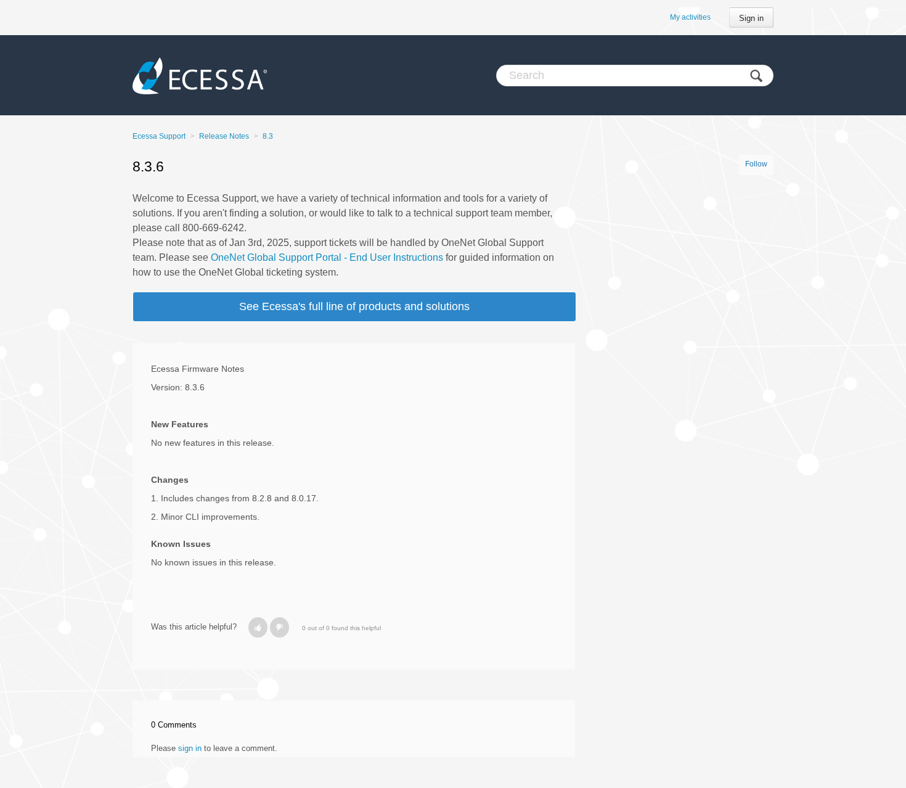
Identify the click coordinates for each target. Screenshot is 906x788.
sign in (190, 748)
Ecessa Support (159, 136)
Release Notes (224, 136)
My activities (690, 17)
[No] (279, 627)
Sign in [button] (751, 18)
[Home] (200, 75)
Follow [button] (756, 164)
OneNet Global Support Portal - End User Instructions (327, 257)
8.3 (268, 136)
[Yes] (257, 627)
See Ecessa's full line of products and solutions (354, 306)
